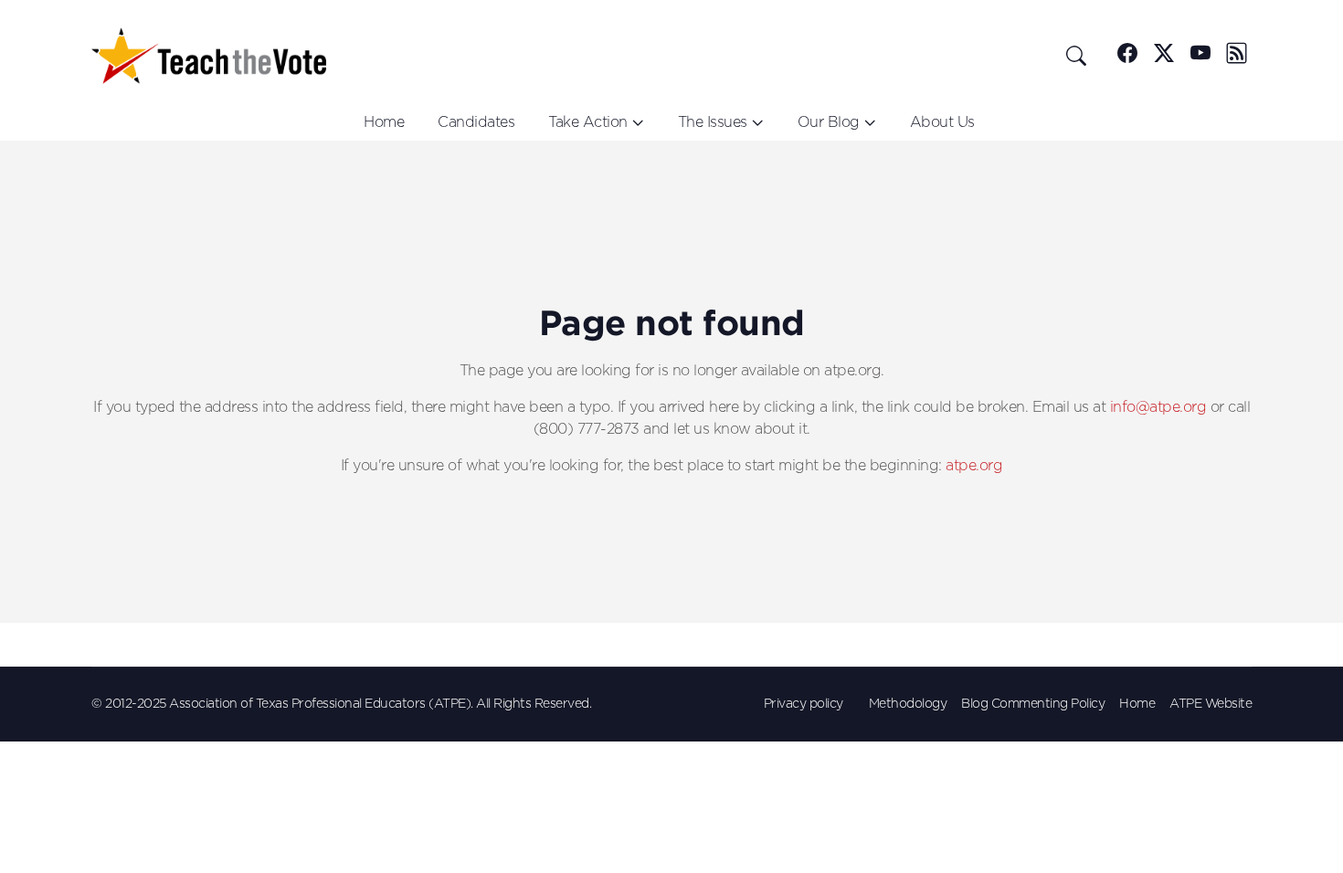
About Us (942, 122)
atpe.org (974, 465)
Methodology (908, 704)
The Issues (712, 122)
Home (384, 122)
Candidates (476, 122)
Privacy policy (803, 704)
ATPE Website (1210, 704)
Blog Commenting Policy (1033, 704)
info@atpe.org (1158, 407)
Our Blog (829, 122)
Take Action (588, 122)
